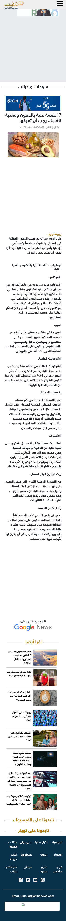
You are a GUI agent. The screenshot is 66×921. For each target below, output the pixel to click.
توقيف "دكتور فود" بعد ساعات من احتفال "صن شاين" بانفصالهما (18, 799)
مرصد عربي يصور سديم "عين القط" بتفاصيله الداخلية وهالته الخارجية (21, 758)
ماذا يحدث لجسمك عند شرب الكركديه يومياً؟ (19, 673)
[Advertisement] (33, 46)
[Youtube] (35, 879)
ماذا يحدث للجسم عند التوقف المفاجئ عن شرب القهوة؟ (19, 695)
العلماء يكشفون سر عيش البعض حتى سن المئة (19, 736)
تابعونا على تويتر (33, 830)
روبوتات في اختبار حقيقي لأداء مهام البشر (21, 716)
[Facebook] (21, 879)
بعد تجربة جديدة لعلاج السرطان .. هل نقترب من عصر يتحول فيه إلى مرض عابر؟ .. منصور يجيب (19, 780)
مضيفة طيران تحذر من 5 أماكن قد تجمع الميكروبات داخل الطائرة (19, 657)
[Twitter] (28, 879)
